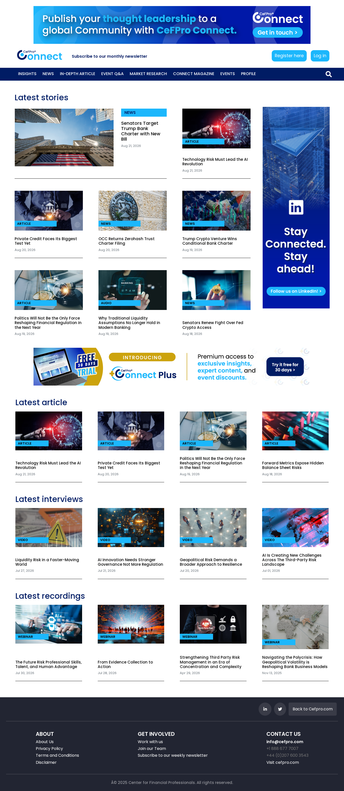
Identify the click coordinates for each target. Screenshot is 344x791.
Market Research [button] (148, 74)
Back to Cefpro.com (313, 709)
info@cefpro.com (284, 742)
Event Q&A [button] (112, 74)
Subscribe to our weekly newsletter (173, 755)
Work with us (150, 742)
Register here (289, 56)
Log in (320, 56)
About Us (45, 742)
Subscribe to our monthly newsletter (109, 56)
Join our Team (152, 748)
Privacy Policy (49, 748)
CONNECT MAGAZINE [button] (193, 74)
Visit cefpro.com (282, 762)
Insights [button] (27, 74)
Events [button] (227, 74)
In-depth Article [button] (77, 74)
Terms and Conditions (57, 755)
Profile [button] (248, 74)
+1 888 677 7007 (282, 748)
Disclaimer (46, 762)
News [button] (48, 74)
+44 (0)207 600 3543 (287, 755)
